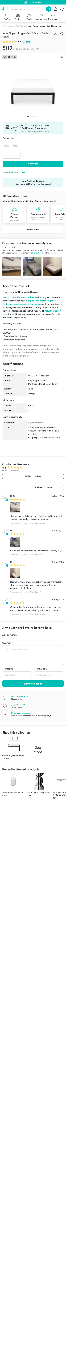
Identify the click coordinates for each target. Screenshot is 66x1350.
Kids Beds (20, 26)
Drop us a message (20, 713)
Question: (7, 642)
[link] (33, 214)
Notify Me (33, 163)
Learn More (33, 229)
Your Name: (8, 668)
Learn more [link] (14, 220)
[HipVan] (3, 9)
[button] (48, 9)
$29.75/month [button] (32, 48)
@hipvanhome (37, 253)
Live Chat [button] (19, 696)
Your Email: (40, 668)
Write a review (33, 476)
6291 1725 (18, 704)
